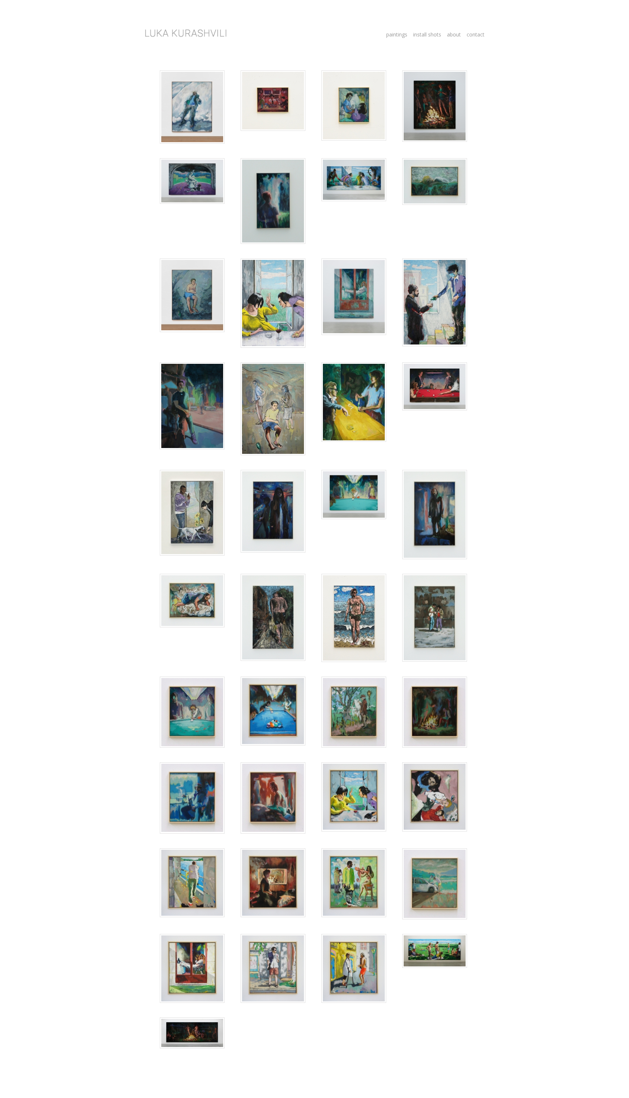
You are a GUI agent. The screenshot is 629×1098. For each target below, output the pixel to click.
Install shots (427, 34)
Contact (475, 34)
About (454, 34)
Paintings (396, 34)
